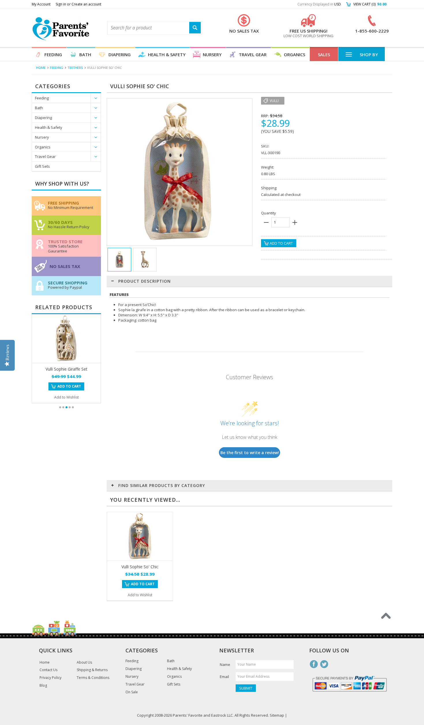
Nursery (212, 54)
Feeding (53, 54)
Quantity (268, 213)
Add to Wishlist (66, 397)
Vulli (274, 100)
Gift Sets (42, 166)
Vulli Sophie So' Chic (139, 566)
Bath (85, 54)
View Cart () (370, 4)
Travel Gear (253, 54)
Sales (324, 54)
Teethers (75, 67)
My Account (41, 4)
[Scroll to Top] (386, 616)
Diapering (119, 54)
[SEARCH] (195, 27)
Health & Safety (166, 54)
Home (41, 67)
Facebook (314, 664)
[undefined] (176, 242)
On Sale (131, 692)
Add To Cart (69, 386)
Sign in (61, 4)
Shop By (369, 54)
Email (224, 676)
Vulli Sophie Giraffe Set (66, 369)
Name (225, 664)
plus (294, 222)
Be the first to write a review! (249, 452)
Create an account (86, 4)
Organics (294, 54)
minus (266, 222)
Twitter (324, 664)
